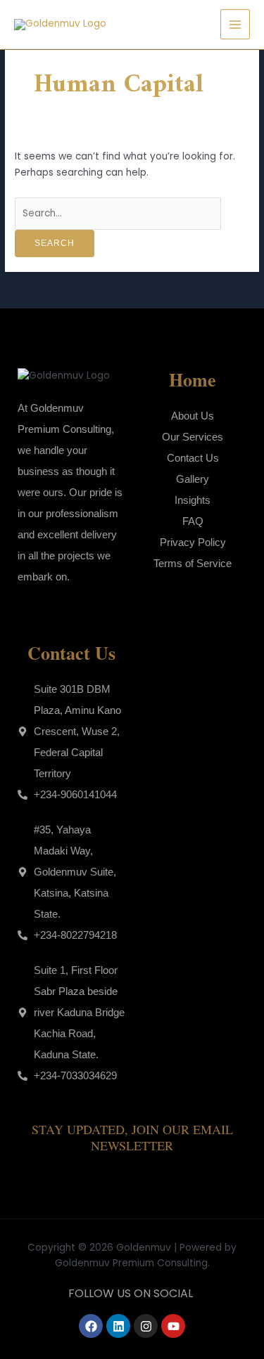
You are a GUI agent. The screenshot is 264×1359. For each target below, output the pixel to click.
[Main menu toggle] (235, 24)
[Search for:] (118, 213)
